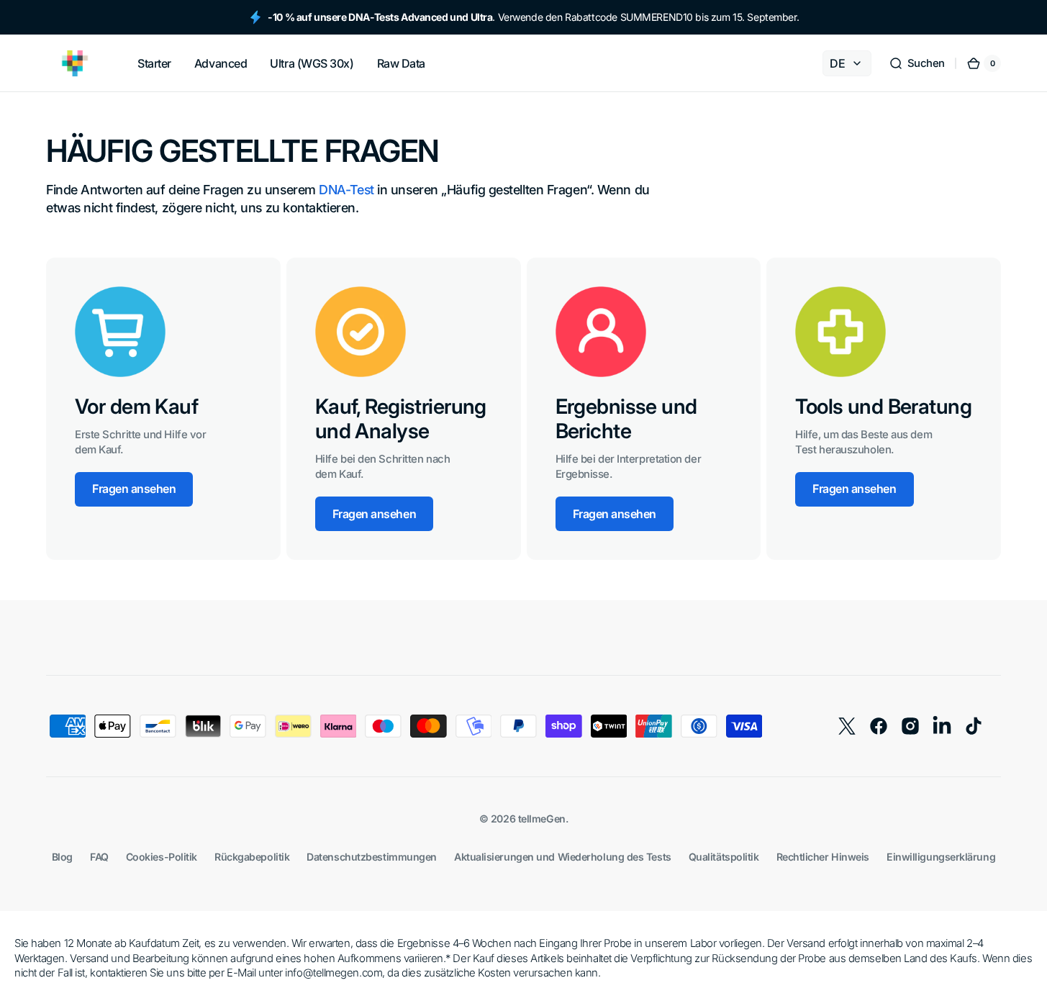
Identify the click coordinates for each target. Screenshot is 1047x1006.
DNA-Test (346, 189)
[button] (917, 63)
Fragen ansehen (134, 488)
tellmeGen (542, 818)
